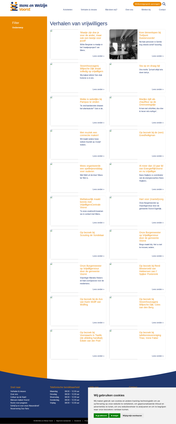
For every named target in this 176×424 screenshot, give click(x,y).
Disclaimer (77, 421)
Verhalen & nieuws (89, 10)
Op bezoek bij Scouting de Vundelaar (92, 234)
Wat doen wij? (111, 10)
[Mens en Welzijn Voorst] (28, 6)
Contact (162, 10)
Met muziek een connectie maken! (89, 134)
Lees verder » (98, 56)
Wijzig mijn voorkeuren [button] (132, 416)
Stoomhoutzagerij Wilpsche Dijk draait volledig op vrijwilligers (91, 68)
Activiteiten (67, 10)
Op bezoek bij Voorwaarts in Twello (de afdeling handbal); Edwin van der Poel (91, 336)
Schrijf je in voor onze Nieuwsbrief (24, 406)
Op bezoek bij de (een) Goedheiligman (151, 134)
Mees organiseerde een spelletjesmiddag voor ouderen (91, 168)
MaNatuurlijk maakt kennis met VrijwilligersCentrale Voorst (90, 203)
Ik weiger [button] (114, 416)
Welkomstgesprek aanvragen (147, 4)
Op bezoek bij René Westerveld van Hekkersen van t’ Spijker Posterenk (149, 269)
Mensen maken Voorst (19, 400)
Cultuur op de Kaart (18, 397)
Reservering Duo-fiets (19, 408)
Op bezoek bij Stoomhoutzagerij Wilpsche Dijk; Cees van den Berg (149, 303)
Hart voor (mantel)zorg (151, 199)
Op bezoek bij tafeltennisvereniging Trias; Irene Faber (150, 335)
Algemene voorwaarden (63, 421)
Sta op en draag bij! (149, 65)
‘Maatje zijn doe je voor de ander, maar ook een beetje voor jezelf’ (91, 36)
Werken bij (146, 10)
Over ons (129, 10)
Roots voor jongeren (18, 403)
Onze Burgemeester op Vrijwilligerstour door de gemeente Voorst (150, 236)
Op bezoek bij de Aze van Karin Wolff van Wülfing (91, 302)
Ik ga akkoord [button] (101, 416)
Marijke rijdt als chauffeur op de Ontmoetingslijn (147, 102)
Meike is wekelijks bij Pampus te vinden (91, 100)
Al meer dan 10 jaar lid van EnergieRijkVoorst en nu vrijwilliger (151, 168)
